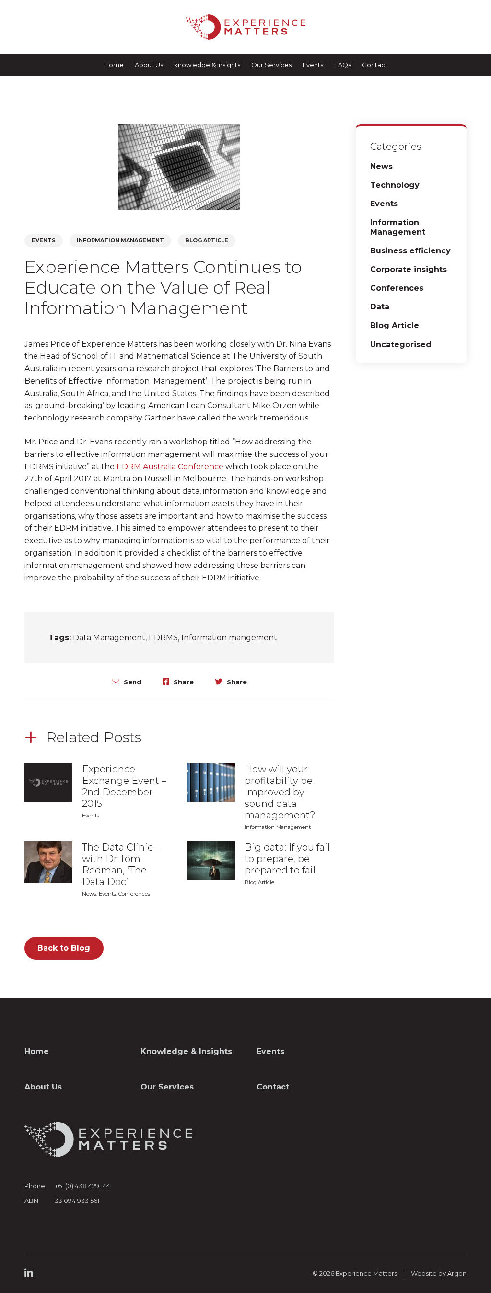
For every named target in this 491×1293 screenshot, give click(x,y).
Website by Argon (439, 1273)
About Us (149, 64)
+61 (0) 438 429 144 (82, 1186)
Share (183, 681)
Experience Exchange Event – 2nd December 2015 (124, 786)
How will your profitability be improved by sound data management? (280, 792)
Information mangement (229, 637)
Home (114, 64)
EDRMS (163, 637)
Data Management (109, 637)
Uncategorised (401, 344)
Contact (374, 64)
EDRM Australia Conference (170, 466)
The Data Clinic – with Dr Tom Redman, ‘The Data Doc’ (121, 864)
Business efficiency (410, 250)
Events (313, 64)
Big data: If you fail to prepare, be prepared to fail (287, 858)
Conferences (134, 893)
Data (379, 306)
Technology (395, 185)
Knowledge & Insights (186, 1051)
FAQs (342, 64)
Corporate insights (408, 269)
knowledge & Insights (207, 64)
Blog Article (206, 240)
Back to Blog (63, 948)
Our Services (271, 64)
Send (131, 681)
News (89, 893)
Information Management (120, 240)
